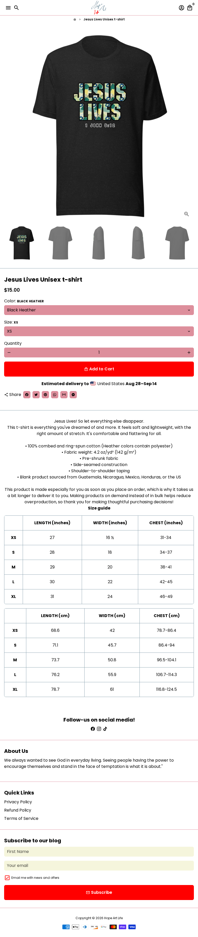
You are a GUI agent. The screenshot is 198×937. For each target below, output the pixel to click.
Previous (9, 126)
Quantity (13, 343)
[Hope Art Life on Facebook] (93, 729)
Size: (11, 322)
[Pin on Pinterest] (45, 394)
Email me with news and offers (35, 877)
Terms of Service (21, 818)
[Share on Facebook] (26, 394)
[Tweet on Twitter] (36, 394)
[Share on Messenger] (73, 394)
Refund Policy (17, 810)
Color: (24, 301)
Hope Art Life (113, 918)
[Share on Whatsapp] (54, 394)
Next (189, 126)
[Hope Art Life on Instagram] (99, 729)
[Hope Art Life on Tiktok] (105, 729)
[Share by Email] (64, 394)
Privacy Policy (18, 802)
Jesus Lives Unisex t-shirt (104, 19)
